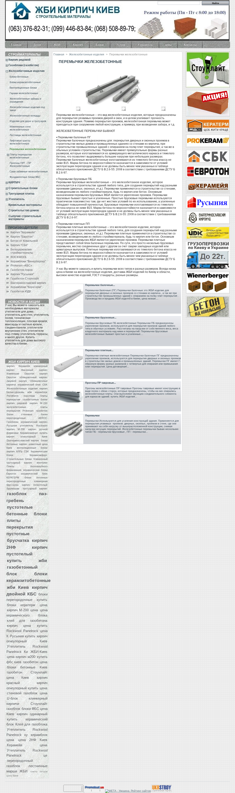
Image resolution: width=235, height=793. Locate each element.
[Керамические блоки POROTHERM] (207, 282)
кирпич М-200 (16, 429)
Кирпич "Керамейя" (23, 232)
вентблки (42, 462)
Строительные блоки (22, 188)
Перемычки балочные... (100, 285)
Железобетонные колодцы (25, 115)
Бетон (34, 45)
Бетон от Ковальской (24, 240)
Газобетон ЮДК (21, 291)
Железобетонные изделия (26, 71)
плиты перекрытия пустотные (19, 527)
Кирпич (75, 45)
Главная (16, 44)
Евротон (29, 373)
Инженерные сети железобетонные (20, 128)
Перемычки (92, 415)
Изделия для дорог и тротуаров (28, 121)
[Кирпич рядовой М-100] (207, 103)
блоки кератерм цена (27, 605)
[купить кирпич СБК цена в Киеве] (207, 156)
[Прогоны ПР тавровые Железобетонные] (68, 396)
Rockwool (41, 425)
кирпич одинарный (32, 714)
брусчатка (18, 540)
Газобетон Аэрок (22, 270)
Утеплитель (142, 45)
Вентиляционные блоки (23, 87)
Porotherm (12, 395)
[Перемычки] (68, 429)
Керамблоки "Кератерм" (26, 287)
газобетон (41, 410)
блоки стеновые (19, 414)
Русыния (12, 425)
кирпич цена (19, 625)
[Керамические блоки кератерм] (207, 125)
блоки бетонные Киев (27, 667)
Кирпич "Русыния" (22, 274)
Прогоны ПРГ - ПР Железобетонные (20, 164)
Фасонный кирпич (34, 370)
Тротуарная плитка (21, 193)
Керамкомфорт (29, 433)
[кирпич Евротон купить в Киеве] (207, 171)
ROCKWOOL (19, 257)
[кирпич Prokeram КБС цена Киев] (207, 140)
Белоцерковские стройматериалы (22, 251)
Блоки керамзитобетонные (25, 82)
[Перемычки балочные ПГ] (68, 299)
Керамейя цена (27, 745)
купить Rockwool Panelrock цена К (27, 631)
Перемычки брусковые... (100, 317)
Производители (23, 227)
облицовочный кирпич (33, 377)
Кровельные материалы (25, 204)
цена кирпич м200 (21, 657)
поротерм (29, 395)
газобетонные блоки (35, 399)
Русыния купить (22, 636)
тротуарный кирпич (35, 488)
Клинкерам (13, 373)
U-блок (12, 698)
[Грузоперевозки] (207, 255)
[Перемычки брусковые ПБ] (68, 331)
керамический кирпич (34, 422)
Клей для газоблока (31, 724)
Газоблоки (12, 422)
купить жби (27, 560)
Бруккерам (13, 488)
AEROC (42, 418)
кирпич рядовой (17, 403)
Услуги (117, 45)
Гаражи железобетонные (24, 93)
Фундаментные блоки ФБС (25, 177)
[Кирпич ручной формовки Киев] (207, 217)
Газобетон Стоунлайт (25, 278)
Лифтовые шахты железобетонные (20, 142)
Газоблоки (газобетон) (23, 65)
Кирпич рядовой (19, 59)
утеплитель (26, 425)
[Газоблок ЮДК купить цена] (207, 232)
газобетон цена (35, 662)
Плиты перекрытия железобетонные (21, 156)
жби (29, 392)
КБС (31, 593)
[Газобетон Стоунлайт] (207, 70)
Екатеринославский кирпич (28, 283)
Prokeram (28, 410)
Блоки (97, 45)
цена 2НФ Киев (32, 740)
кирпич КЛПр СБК (18, 451)
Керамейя (24, 366)
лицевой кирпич (17, 381)
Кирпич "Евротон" (22, 236)
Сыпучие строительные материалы (24, 218)
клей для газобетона (27, 620)
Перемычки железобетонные (28, 149)
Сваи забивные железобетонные (29, 171)
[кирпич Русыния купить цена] (207, 202)
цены (168, 44)
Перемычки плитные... (99, 350)
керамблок (41, 392)
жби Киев (18, 587)
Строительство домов (23, 210)
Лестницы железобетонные (25, 135)
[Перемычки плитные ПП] (68, 364)
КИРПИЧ (14, 182)
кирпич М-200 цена (22, 610)
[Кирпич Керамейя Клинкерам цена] (207, 186)
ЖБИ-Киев (39, 652)
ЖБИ (54, 45)
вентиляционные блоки (32, 447)
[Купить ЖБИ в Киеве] (207, 307)
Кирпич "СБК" (19, 245)
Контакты (190, 44)
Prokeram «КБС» (21, 265)
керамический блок (29, 384)
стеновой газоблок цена (27, 693)
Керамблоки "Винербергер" (28, 261)
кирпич (11, 366)
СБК (44, 384)
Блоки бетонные (19, 76)
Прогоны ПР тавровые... (100, 382)
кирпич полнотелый (34, 484)
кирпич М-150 (38, 403)
